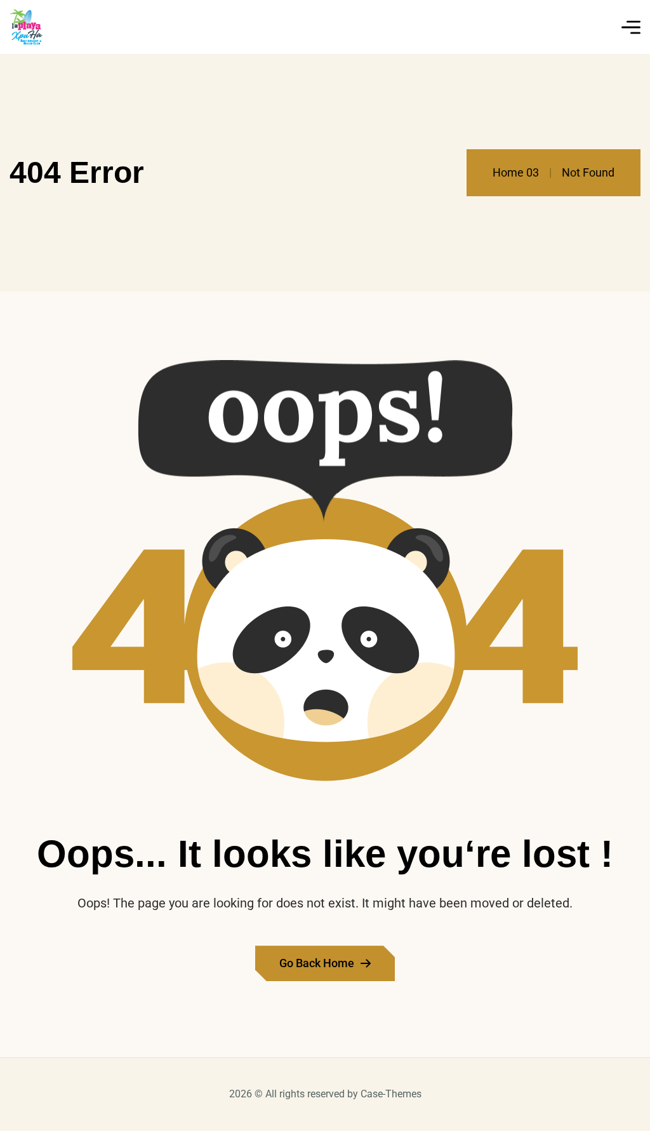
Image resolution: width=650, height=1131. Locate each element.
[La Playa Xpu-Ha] (26, 27)
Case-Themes (391, 1094)
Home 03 (516, 172)
